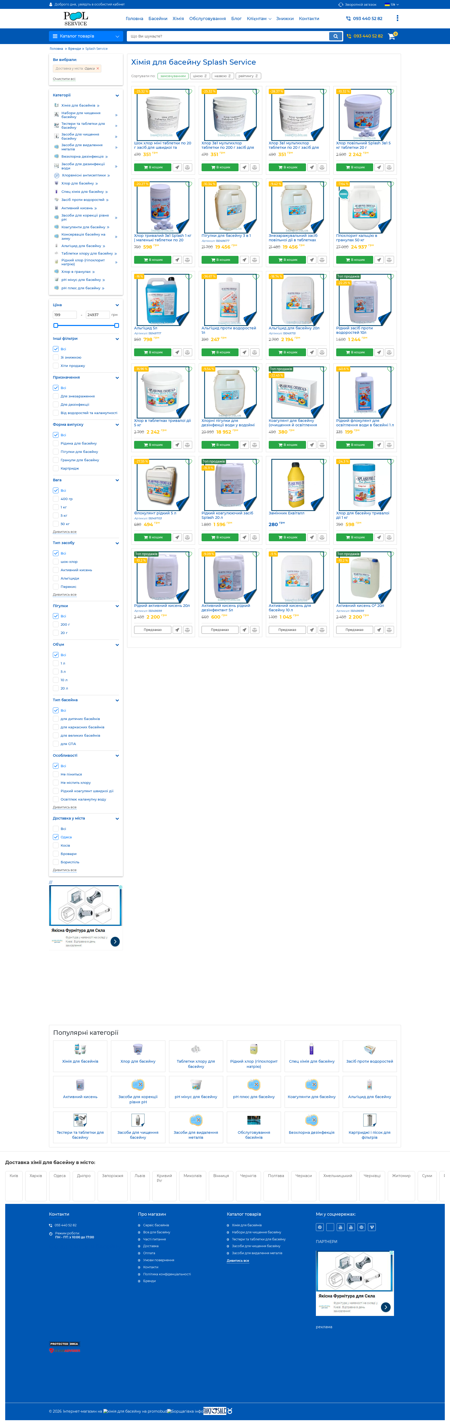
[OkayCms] (229, 1411)
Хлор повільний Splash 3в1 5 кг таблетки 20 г (363, 148)
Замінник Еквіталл (286, 513)
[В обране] (188, 92)
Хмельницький (337, 1175)
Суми (427, 1175)
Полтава (276, 1175)
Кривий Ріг (164, 1178)
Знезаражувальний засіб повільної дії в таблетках (293, 240)
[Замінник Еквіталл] (298, 485)
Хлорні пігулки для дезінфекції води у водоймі (228, 425)
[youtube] (341, 1227)
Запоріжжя (112, 1175)
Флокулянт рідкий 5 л (155, 515)
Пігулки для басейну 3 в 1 (226, 238)
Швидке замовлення (177, 167)
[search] (335, 36)
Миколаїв (193, 1175)
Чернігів (248, 1175)
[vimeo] (372, 1227)
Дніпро (84, 1175)
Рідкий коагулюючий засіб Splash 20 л (227, 518)
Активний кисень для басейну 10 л (290, 610)
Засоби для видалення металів (257, 1253)
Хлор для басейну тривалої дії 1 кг (362, 518)
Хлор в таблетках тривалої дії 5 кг (162, 425)
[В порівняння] (187, 167)
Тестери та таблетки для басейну (259, 1239)
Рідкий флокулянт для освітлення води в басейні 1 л (365, 425)
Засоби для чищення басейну (256, 1246)
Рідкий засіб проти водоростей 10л (354, 333)
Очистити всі (64, 79)
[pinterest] (320, 1227)
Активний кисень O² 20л (360, 608)
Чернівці (372, 1175)
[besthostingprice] (330, 1227)
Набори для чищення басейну (256, 1232)
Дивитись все (65, 532)
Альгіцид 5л (147, 330)
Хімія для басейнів (247, 1225)
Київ (14, 1175)
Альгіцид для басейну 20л (294, 330)
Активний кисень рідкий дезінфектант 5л (226, 610)
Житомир (401, 1175)
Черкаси (304, 1175)
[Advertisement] (88, 991)
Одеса (60, 1175)
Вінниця (221, 1175)
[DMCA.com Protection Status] (64, 1345)
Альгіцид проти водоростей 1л (229, 333)
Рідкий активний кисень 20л (162, 608)
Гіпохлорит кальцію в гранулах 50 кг (356, 240)
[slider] (55, 325)
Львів (140, 1175)
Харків (36, 1175)
